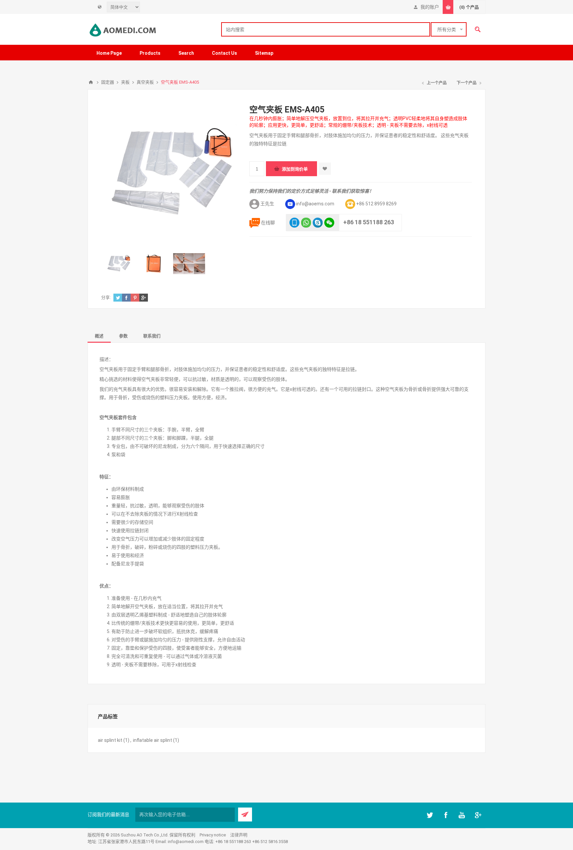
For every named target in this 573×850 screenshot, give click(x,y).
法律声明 (238, 834)
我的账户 (429, 7)
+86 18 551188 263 (368, 222)
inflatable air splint (152, 740)
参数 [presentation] (123, 335)
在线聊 (268, 222)
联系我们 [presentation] (151, 335)
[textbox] (325, 29)
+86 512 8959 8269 (376, 203)
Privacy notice (213, 834)
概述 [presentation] (99, 335)
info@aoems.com (315, 203)
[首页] (91, 82)
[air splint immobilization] (118, 263)
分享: (106, 297)
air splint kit (110, 740)
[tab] (99, 335)
